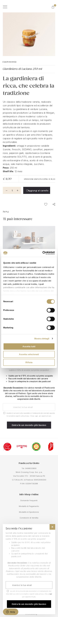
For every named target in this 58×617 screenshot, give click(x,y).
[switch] (51, 310)
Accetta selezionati (29, 354)
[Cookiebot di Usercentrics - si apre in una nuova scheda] (42, 253)
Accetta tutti (29, 346)
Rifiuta (29, 362)
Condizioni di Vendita (29, 518)
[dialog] (29, 569)
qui (36, 416)
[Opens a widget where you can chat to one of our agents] (10, 612)
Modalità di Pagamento (29, 506)
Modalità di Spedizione (29, 512)
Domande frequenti (28, 500)
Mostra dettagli (41, 338)
